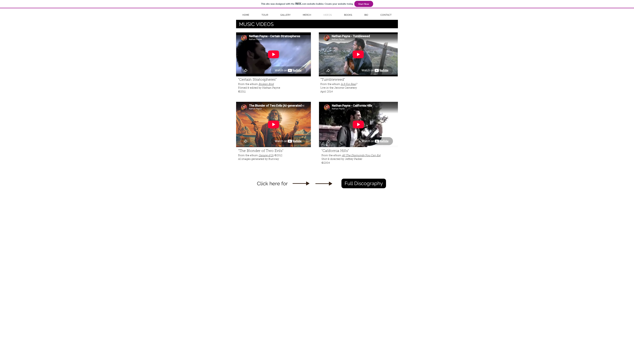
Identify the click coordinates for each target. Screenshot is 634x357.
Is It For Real (348, 84)
